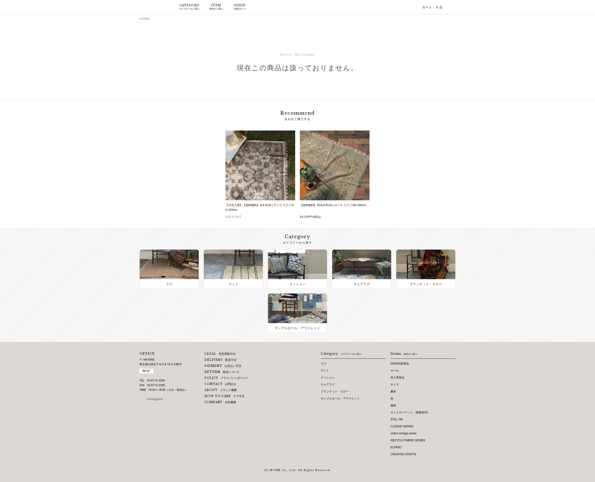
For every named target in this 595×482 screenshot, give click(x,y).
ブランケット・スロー (335, 391)
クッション (328, 377)
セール (394, 370)
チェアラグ (328, 384)
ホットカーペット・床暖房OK (409, 412)
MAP (146, 371)
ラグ (323, 363)
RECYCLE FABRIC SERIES (407, 440)
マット (325, 370)
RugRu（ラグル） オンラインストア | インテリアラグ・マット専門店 (153, 6)
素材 (393, 391)
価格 (393, 405)
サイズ (394, 384)
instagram (154, 399)
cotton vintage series (403, 433)
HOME (144, 18)
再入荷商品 (397, 377)
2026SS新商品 (399, 363)
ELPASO (395, 447)
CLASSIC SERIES (401, 426)
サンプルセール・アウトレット (340, 398)
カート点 (432, 7)
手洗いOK (396, 419)
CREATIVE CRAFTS (403, 454)
